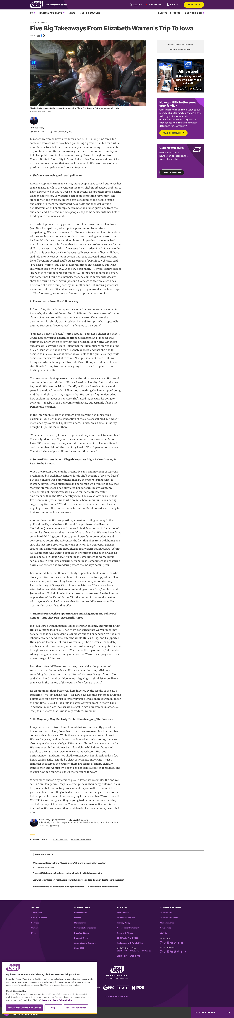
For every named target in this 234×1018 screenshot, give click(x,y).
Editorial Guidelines (126, 918)
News (72, 13)
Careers (34, 928)
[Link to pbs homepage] (108, 987)
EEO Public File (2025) (127, 938)
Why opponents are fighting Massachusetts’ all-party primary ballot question (69, 863)
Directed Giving (81, 933)
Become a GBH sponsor (180, 49)
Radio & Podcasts (50, 13)
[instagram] (161, 942)
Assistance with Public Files (130, 943)
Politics (42, 22)
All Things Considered (43, 867)
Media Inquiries (167, 923)
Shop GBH (176, 13)
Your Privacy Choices (117, 997)
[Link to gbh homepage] (36, 4)
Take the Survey (172, 133)
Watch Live (155, 4)
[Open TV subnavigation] (34, 13)
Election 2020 (60, 839)
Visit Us (163, 933)
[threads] (175, 942)
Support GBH (193, 13)
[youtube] (168, 942)
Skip (53, 1008)
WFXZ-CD (146, 951)
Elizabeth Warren (81, 839)
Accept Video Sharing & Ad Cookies (24, 1008)
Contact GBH (166, 913)
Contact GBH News (169, 918)
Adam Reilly (38, 128)
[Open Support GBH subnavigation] (203, 13)
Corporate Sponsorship (85, 928)
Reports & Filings (125, 933)
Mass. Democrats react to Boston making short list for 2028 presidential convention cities (75, 886)
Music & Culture (89, 13)
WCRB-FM (135, 956)
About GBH (36, 913)
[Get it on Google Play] (196, 89)
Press (33, 933)
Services (35, 923)
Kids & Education (39, 918)
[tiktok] (164, 942)
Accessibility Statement (128, 928)
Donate (195, 4)
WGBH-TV (122, 951)
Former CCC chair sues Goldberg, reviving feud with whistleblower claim (67, 873)
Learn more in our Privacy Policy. (57, 1000)
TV (31, 13)
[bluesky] (171, 942)
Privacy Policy (123, 923)
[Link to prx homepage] (138, 987)
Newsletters (165, 928)
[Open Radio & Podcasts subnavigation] (63, 13)
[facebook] (178, 942)
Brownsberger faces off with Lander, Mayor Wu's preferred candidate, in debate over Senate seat (78, 879)
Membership (80, 923)
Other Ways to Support (84, 943)
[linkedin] (182, 942)
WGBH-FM (122, 956)
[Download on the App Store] (181, 89)
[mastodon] (175, 951)
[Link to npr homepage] (123, 987)
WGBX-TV (134, 951)
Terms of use (123, 913)
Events (163, 13)
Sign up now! (170, 172)
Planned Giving (81, 938)
